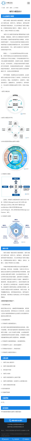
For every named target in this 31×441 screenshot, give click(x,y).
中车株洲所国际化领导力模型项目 (11, 412)
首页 (7, 7)
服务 (11, 7)
